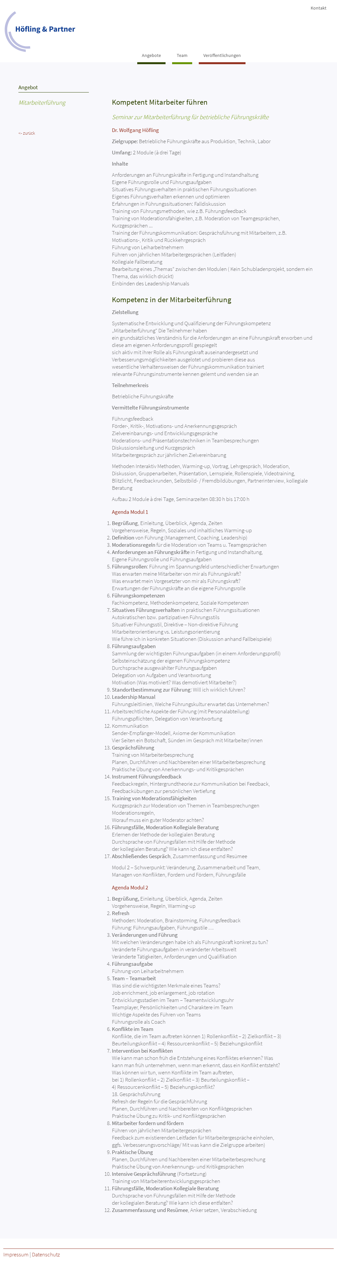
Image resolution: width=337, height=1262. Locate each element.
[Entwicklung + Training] (42, 32)
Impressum (16, 1254)
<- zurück (26, 133)
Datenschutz (46, 1254)
